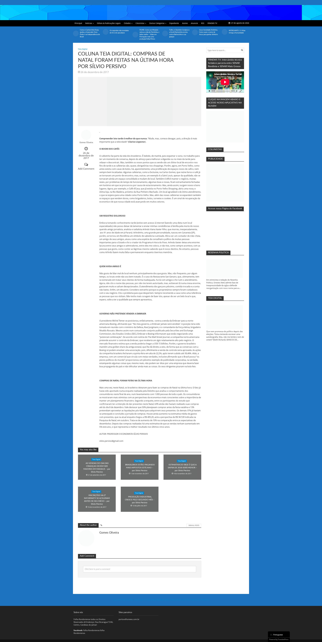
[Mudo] (237, 90)
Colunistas (140, 23)
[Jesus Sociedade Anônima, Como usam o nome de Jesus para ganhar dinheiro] (165, 32)
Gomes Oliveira (86, 142)
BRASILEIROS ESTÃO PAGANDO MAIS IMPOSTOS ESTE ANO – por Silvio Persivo (140, 468)
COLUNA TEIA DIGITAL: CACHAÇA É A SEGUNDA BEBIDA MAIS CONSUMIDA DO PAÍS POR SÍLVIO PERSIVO (161, 599)
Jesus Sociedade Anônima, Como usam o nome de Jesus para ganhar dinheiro (178, 32)
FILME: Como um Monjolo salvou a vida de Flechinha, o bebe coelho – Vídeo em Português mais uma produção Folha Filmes (119, 34)
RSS (202, 23)
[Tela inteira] (241, 90)
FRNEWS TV (212, 23)
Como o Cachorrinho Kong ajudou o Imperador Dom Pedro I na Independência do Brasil (239, 33)
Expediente (174, 23)
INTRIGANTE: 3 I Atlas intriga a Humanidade (207, 32)
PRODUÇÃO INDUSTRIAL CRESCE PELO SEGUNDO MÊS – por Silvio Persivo (139, 500)
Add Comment (86, 168)
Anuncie (194, 23)
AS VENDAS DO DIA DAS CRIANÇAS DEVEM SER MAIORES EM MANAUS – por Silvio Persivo (96, 467)
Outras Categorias (157, 23)
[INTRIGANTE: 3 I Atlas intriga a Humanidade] (195, 32)
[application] (225, 82)
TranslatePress (283, 639)
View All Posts (194, 525)
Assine (185, 23)
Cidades (127, 23)
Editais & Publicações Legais (109, 23)
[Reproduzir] (210, 90)
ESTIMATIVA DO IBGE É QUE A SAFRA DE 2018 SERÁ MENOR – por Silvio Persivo (182, 468)
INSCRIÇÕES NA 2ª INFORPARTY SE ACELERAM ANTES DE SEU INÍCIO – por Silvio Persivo (97, 499)
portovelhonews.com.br (129, 619)
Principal (78, 23)
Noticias (88, 23)
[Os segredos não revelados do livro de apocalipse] (76, 32)
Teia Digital (82, 49)
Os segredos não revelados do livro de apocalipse (89, 32)
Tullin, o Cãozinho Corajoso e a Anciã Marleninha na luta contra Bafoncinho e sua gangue (149, 33)
